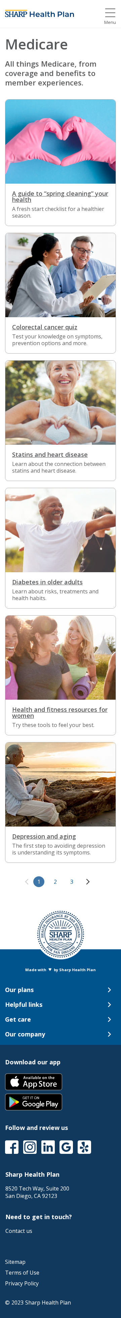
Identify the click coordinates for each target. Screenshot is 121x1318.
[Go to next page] (87, 882)
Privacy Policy (22, 1283)
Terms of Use (22, 1272)
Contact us (18, 1231)
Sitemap (15, 1262)
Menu (110, 22)
